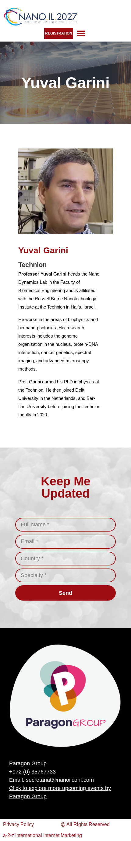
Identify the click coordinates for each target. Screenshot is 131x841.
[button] (81, 33)
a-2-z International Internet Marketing (42, 835)
